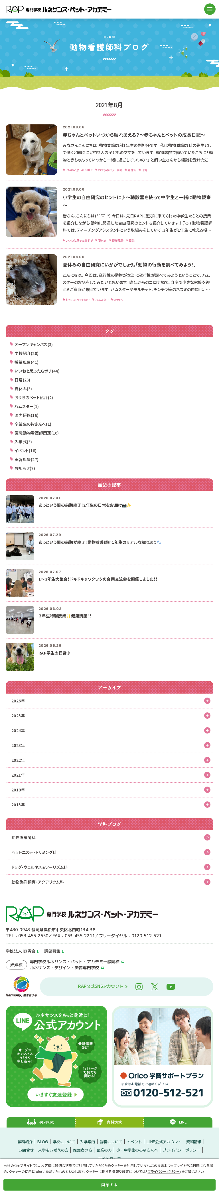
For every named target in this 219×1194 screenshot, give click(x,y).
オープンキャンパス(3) (34, 344)
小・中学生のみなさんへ (137, 1150)
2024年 (18, 730)
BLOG (42, 1141)
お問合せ (26, 1150)
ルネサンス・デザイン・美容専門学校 (64, 967)
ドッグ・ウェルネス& (39, 867)
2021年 (18, 775)
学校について (64, 1141)
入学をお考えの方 (53, 1150)
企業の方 (104, 1150)
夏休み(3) (23, 388)
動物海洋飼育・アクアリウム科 (37, 882)
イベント (134, 1141)
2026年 (18, 701)
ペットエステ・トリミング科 (34, 852)
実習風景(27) (26, 459)
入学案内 (87, 1141)
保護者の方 (82, 1150)
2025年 (18, 715)
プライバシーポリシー (181, 1150)
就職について (111, 1141)
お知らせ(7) (25, 468)
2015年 (18, 804)
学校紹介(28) (26, 353)
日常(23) (23, 380)
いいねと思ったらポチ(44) (37, 371)
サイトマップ (109, 1158)
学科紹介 (25, 1141)
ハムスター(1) (27, 406)
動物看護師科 (23, 837)
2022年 (18, 760)
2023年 (18, 745)
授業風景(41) (26, 362)
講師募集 (52, 951)
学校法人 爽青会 (20, 951)
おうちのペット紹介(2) (34, 397)
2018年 (18, 790)
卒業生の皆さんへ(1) (33, 424)
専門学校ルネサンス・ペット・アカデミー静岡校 (74, 961)
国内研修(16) (26, 415)
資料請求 (193, 1141)
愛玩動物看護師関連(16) (37, 433)
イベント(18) (25, 450)
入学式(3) (23, 442)
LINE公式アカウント (164, 1141)
